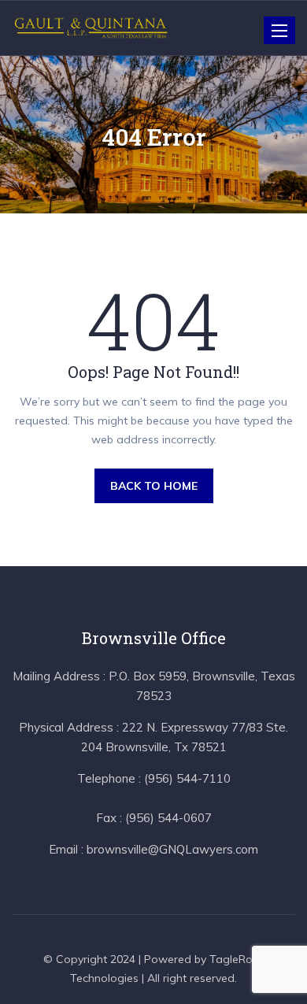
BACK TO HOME (154, 486)
